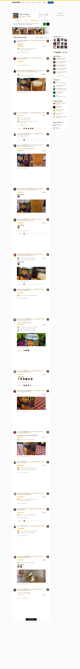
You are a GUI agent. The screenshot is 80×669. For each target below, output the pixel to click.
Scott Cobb (19, 370)
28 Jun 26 (18, 598)
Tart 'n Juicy (30, 40)
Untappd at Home (27, 320)
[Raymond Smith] (30, 128)
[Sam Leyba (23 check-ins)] (65, 43)
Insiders (32, 2)
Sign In (44, 2)
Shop (40, 2)
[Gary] (26, 128)
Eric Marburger (20, 289)
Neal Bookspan (20, 556)
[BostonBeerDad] (24, 128)
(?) (61, 52)
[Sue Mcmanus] (24, 233)
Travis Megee (20, 431)
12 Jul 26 (18, 472)
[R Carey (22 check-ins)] (58, 47)
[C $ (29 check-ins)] (65, 40)
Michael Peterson (21, 318)
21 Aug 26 (18, 52)
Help (36, 2)
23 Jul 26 (18, 230)
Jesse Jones (20, 145)
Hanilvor (19, 525)
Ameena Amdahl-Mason (22, 70)
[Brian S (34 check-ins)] (58, 40)
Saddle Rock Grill (27, 290)
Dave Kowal (19, 57)
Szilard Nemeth (20, 493)
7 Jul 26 (18, 503)
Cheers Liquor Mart (27, 322)
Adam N (19, 461)
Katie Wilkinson (20, 254)
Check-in (44, 24)
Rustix (24, 59)
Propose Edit (60, 13)
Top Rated (27, 2)
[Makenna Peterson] (24, 350)
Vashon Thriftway (27, 592)
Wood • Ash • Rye (22, 462)
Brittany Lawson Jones (22, 188)
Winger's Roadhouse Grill (28, 146)
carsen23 (19, 40)
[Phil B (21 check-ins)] (65, 47)
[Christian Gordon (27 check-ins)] (58, 43)
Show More (29, 24)
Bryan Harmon (20, 133)
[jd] (30, 385)
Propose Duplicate (60, 15)
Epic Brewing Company (25, 16)
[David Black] (32, 128)
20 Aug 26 (18, 65)
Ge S (18, 508)
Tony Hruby (19, 589)
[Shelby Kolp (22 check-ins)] (54, 47)
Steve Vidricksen (21, 390)
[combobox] (61, 2)
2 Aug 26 (18, 92)
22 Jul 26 (18, 298)
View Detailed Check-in (25, 52)
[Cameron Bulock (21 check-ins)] (62, 47)
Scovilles (20, 41)
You (48, 37)
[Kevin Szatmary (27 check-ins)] (54, 43)
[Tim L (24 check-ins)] (62, 43)
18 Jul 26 (18, 347)
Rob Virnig (19, 219)
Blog (23, 2)
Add (48, 24)
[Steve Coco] (26, 385)
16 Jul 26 (18, 382)
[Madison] (26, 350)
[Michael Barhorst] (24, 140)
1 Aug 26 (18, 125)
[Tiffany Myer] (24, 385)
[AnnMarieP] (28, 350)
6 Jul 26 (18, 517)
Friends (44, 37)
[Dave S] (28, 385)
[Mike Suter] (28, 128)
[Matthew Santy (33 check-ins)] (62, 40)
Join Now (51, 2)
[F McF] (24, 521)
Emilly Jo (19, 112)
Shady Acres (26, 134)
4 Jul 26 (18, 535)
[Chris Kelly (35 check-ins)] (54, 40)
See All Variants (60, 75)
